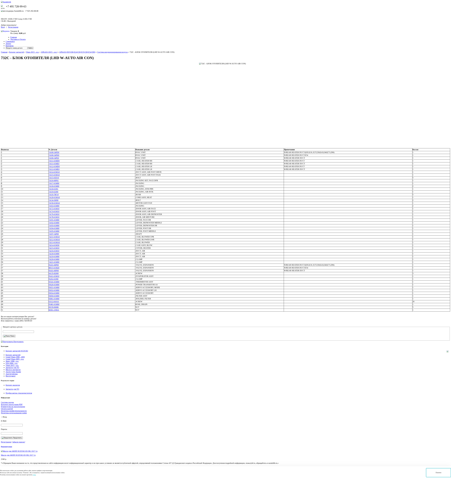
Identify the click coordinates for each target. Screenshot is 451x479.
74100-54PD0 (54, 152)
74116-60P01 (54, 181)
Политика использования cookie (14, 413)
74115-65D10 (54, 178)
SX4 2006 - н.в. (12, 363)
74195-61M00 (54, 231)
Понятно (438, 472)
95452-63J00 (53, 279)
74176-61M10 (54, 214)
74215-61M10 (54, 248)
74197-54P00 (54, 234)
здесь (34, 475)
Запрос (8, 44)
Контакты (10, 46)
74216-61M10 (54, 251)
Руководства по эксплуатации (13, 407)
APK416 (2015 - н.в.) (49, 52)
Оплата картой (7, 409)
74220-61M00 (54, 259)
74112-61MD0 (54, 166)
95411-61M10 (54, 276)
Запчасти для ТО (12, 368)
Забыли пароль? (18, 442)
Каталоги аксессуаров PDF (12, 404)
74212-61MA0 (54, 240)
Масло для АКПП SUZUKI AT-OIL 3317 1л (18, 455)
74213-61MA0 (54, 242)
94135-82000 (54, 273)
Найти (30, 48)
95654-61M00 (54, 293)
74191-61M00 (54, 220)
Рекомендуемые (6, 446)
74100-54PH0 (54, 155)
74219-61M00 (54, 256)
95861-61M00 (54, 299)
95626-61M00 (54, 285)
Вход (3, 27)
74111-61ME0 (54, 164)
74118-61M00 (54, 186)
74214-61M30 (54, 245)
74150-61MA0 (54, 203)
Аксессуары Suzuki (13, 372)
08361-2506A (54, 310)
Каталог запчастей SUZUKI (17, 351)
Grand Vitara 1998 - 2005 (15, 357)
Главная (13, 37)
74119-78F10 (54, 195)
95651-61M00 (54, 287)
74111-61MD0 (54, 161)
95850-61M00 (54, 296)
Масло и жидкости (13, 370)
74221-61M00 (54, 262)
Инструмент (11, 376)
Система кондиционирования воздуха (112, 52)
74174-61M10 (54, 211)
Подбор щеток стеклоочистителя (19, 393)
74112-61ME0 (54, 169)
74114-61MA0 (54, 172)
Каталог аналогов (13, 385)
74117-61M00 (54, 183)
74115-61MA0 (54, 175)
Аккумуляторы (12, 374)
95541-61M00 (54, 282)
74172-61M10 (54, 209)
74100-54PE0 (54, 158)
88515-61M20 (54, 268)
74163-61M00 (54, 206)
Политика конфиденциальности (14, 411)
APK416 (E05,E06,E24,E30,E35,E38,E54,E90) (77, 52)
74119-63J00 (53, 192)
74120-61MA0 (54, 197)
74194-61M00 (54, 228)
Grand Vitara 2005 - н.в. (15, 359)
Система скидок (7, 402)
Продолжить (17, 438)
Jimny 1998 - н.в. (12, 361)
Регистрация (13, 27)
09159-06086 (54, 307)
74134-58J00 (53, 200)
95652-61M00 (54, 290)
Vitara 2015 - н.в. (32, 52)
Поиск (12, 336)
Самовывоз (10, 41)
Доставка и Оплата (18, 39)
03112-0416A (54, 302)
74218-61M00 (54, 254)
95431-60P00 (54, 265)
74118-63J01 (53, 189)
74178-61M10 (54, 217)
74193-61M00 (54, 226)
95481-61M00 (54, 304)
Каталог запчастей (16, 52)
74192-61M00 (54, 223)
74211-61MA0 (54, 237)
